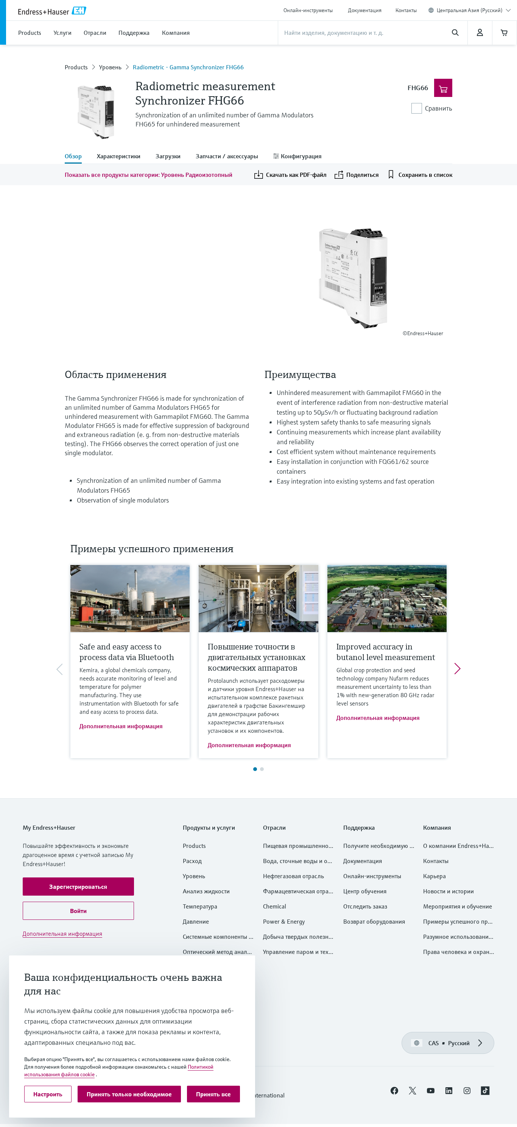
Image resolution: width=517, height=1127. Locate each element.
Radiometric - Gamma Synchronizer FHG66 (188, 67)
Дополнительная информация (121, 726)
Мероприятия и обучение (457, 906)
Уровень (110, 67)
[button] (78, 886)
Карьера (434, 876)
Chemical (274, 906)
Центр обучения (364, 891)
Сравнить (438, 108)
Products (76, 67)
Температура (200, 906)
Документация (365, 10)
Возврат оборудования (374, 921)
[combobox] (474, 10)
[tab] (77, 157)
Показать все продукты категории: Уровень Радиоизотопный (148, 174)
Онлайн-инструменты (308, 10)
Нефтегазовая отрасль (293, 876)
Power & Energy (284, 921)
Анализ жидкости (206, 891)
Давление (196, 921)
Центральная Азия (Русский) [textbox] (470, 10)
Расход (192, 861)
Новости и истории (448, 891)
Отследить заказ (365, 906)
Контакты (406, 10)
